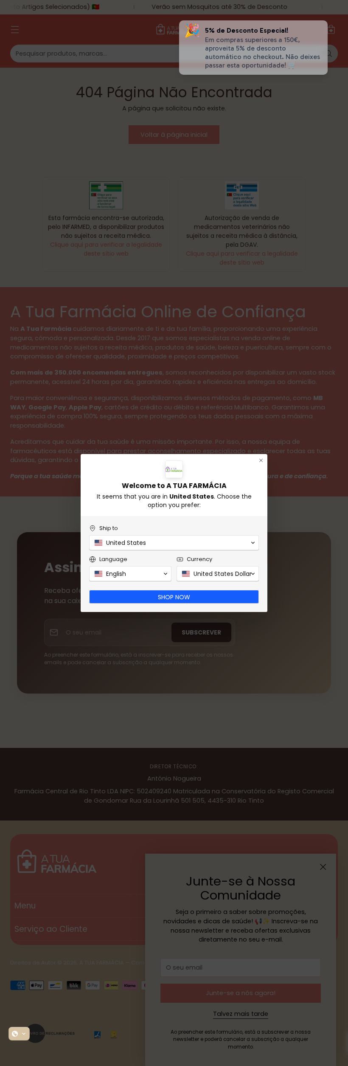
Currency (199, 559)
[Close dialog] (261, 460)
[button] (19, 1034)
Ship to (108, 528)
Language (113, 559)
